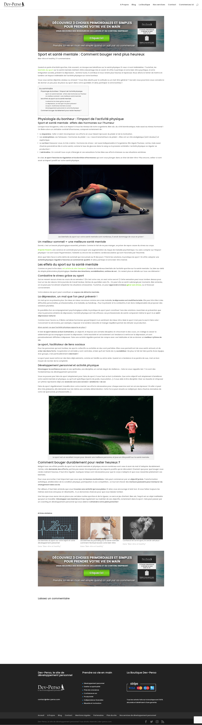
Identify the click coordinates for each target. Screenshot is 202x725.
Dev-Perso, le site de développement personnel (55, 674)
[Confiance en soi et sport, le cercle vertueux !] (143, 527)
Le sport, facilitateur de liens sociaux (58, 106)
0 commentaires (63, 58)
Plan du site (112, 715)
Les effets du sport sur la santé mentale (56, 99)
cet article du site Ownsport (74, 268)
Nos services (159, 5)
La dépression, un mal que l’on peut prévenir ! (61, 103)
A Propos (124, 5)
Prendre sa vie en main (97, 672)
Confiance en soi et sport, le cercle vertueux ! (141, 540)
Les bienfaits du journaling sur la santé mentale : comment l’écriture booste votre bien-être (100, 541)
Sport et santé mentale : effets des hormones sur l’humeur (65, 94)
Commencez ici (186, 5)
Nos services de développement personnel (138, 715)
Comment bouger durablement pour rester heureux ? (61, 110)
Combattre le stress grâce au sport (57, 101)
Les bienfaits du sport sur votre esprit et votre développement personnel (56, 541)
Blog (134, 5)
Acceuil (41, 715)
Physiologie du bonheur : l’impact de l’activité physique (61, 91)
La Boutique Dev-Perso (141, 672)
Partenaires (98, 715)
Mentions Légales (82, 715)
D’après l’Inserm (45, 250)
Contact (172, 5)
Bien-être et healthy (46, 58)
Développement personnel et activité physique (62, 108)
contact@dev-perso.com (49, 699)
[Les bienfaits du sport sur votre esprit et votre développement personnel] (58, 527)
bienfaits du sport (45, 70)
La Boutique (144, 5)
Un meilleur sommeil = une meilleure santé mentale (63, 96)
